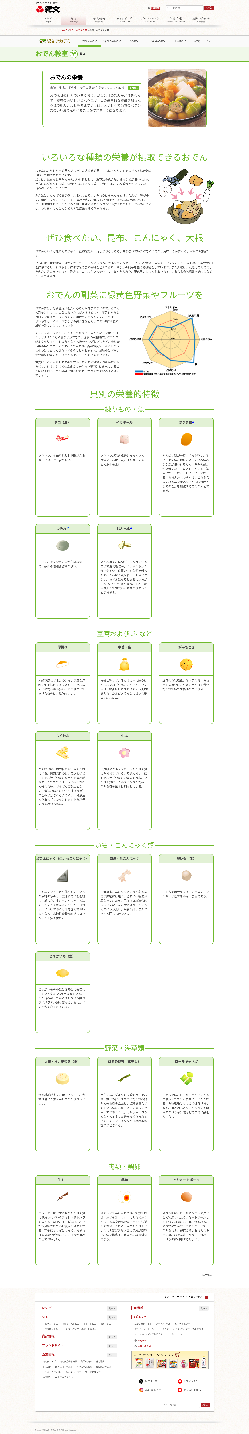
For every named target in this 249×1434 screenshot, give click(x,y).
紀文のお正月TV (192, 1389)
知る (73, 19)
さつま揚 (185, 422)
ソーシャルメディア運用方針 (148, 1334)
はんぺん (123, 529)
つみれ (61, 529)
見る (111, 1308)
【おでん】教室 (50, 1324)
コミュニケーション (52, 1371)
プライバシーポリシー (145, 1329)
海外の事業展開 (84, 1366)
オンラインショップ (124, 19)
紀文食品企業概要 (68, 1361)
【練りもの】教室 (70, 1324)
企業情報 (175, 19)
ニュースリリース (64, 1377)
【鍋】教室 (105, 1324)
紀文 (48, 6)
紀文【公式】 (152, 1381)
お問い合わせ (201, 19)
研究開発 (100, 1361)
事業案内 (47, 1366)
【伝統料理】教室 (52, 1329)
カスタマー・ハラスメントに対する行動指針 (182, 1329)
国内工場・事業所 (64, 1366)
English (142, 1340)
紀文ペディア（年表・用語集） (81, 1329)
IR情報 (155, 8)
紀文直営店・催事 (143, 1324)
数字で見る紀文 (182, 1324)
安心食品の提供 (103, 1366)
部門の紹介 (86, 1361)
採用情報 (47, 1377)
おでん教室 (81, 30)
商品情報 (99, 19)
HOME (64, 30)
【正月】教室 (89, 1324)
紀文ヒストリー (73, 1371)
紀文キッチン (191, 1381)
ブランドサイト (150, 19)
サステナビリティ (94, 1371)
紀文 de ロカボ (153, 1389)
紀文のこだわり (163, 1324)
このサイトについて (176, 1334)
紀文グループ (49, 1361)
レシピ (48, 19)
